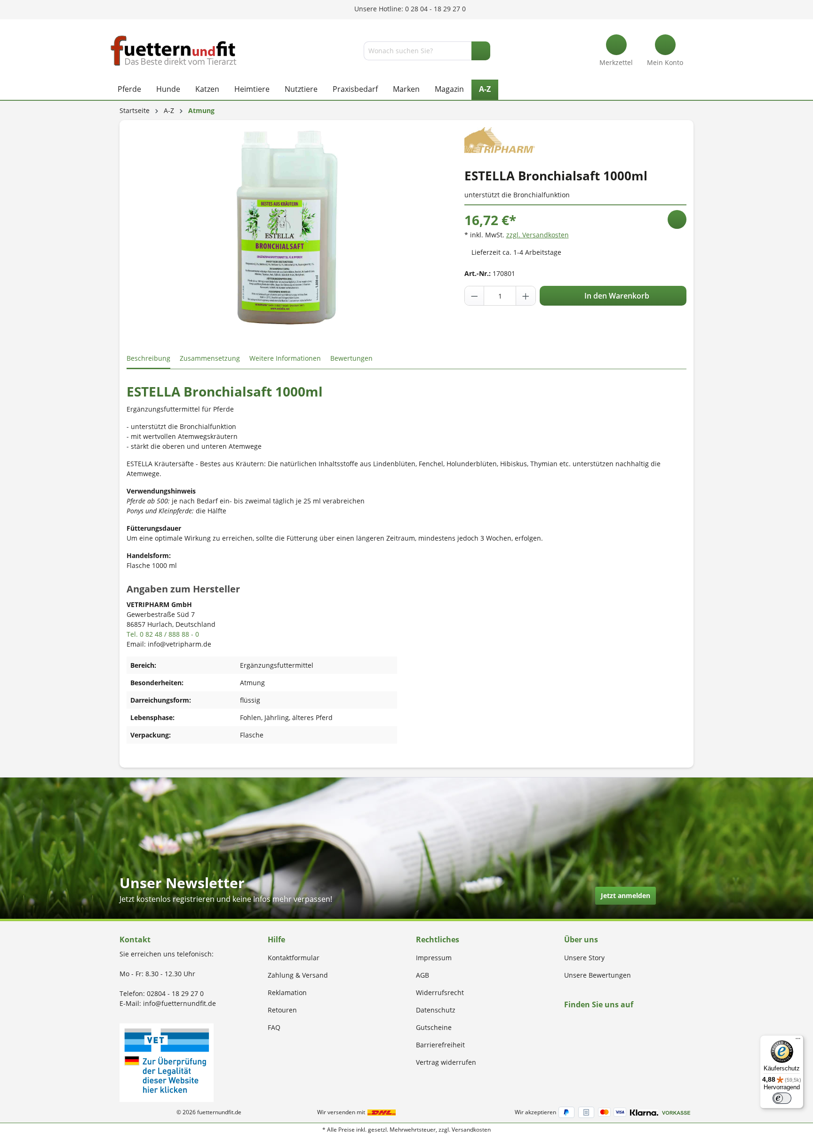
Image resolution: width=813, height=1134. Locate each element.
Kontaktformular (293, 957)
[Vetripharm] (499, 139)
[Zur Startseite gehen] (173, 50)
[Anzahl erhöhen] (525, 295)
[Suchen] (480, 50)
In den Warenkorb (615, 296)
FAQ (274, 1027)
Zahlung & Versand (298, 975)
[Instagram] (578, 1022)
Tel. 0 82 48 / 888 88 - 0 (163, 634)
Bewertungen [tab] (351, 358)
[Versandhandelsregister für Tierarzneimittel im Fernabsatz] (167, 1061)
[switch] (782, 1098)
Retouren (282, 1009)
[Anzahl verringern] (475, 295)
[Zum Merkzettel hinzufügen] (677, 219)
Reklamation (287, 992)
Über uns (581, 939)
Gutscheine (434, 1027)
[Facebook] (567, 1022)
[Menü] (798, 1040)
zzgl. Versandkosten (537, 234)
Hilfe (276, 939)
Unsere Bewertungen (597, 975)
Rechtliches (437, 939)
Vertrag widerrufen (446, 1062)
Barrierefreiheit (440, 1044)
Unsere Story (584, 957)
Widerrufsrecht (440, 992)
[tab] (148, 358)
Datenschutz (435, 1009)
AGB (422, 975)
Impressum (434, 957)
